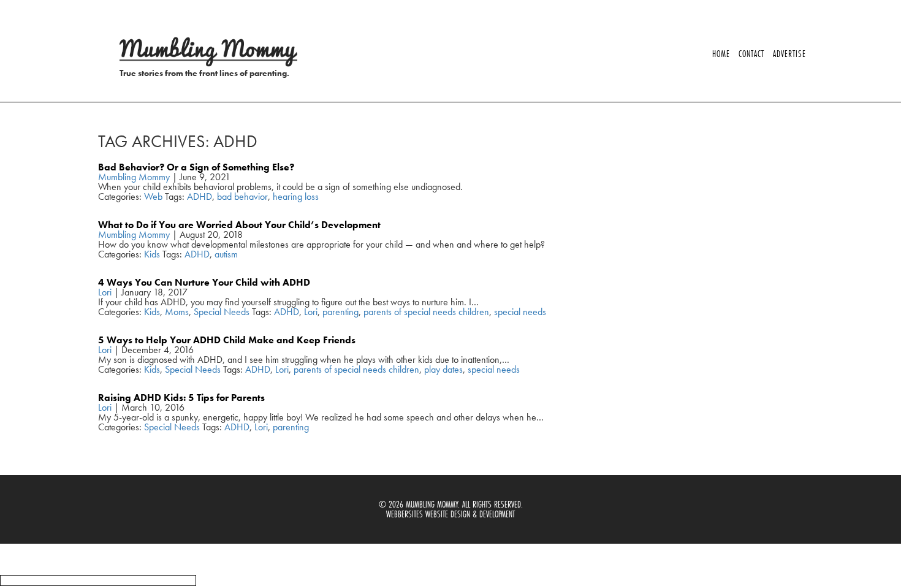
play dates (443, 369)
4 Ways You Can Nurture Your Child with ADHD (204, 282)
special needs (520, 311)
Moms (177, 311)
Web (153, 196)
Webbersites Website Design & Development (450, 514)
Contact (751, 53)
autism (226, 254)
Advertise (789, 53)
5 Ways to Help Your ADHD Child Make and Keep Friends (226, 339)
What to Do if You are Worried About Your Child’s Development (239, 224)
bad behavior (242, 196)
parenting (340, 311)
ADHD (199, 196)
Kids (152, 254)
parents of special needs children (426, 311)
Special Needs (221, 311)
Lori (105, 292)
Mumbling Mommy (134, 176)
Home (721, 53)
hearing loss (296, 196)
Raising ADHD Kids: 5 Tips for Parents (181, 397)
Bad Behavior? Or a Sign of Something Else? (196, 167)
